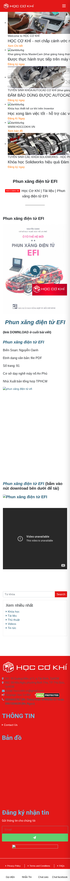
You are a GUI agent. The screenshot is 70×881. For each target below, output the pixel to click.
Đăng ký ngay (16, 64)
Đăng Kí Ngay (16, 118)
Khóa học (13, 611)
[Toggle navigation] (64, 6)
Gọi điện (10, 877)
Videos (12, 623)
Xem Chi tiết (15, 45)
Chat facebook (59, 877)
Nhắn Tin (27, 877)
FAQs (62, 866)
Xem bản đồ (15, 130)
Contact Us (11, 724)
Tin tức (12, 627)
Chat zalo (43, 877)
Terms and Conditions (40, 866)
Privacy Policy (14, 866)
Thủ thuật (14, 619)
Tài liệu (12, 615)
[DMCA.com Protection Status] (51, 695)
